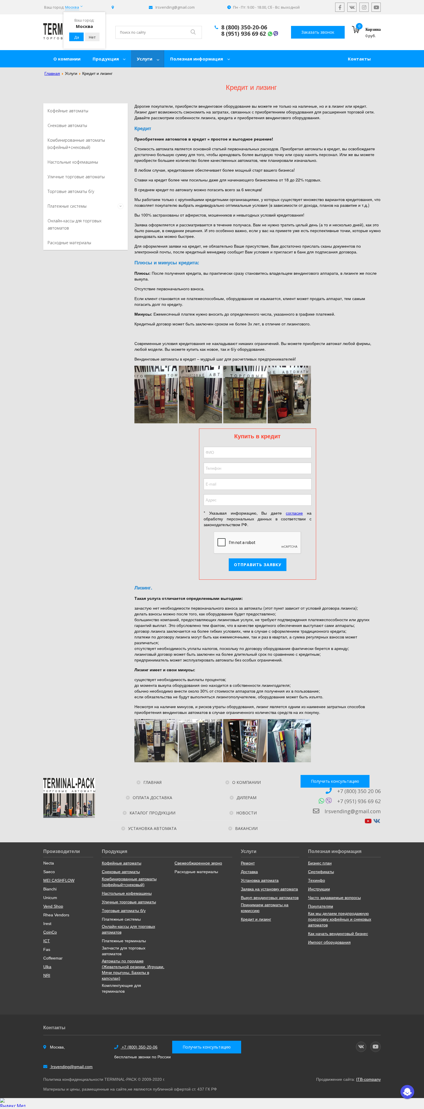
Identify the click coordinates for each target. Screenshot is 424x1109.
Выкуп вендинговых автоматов (270, 897)
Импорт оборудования (329, 942)
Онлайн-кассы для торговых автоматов (128, 929)
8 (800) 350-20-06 (244, 27)
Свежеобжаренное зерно (198, 863)
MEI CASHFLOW (58, 880)
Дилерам (246, 797)
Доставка (249, 871)
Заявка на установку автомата (269, 889)
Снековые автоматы (67, 125)
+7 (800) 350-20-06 (139, 1047)
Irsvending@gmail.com (352, 811)
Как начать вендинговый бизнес (338, 933)
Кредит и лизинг (256, 919)
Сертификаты (321, 871)
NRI (46, 975)
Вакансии (246, 828)
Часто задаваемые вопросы (334, 897)
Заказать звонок (317, 32)
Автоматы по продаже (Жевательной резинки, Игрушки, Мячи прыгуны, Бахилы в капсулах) (133, 970)
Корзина (373, 29)
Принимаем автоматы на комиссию (264, 908)
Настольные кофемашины (73, 162)
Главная (152, 782)
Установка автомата (152, 828)
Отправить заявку (257, 564)
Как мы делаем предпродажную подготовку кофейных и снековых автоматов (339, 919)
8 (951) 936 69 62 (243, 33)
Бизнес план (320, 863)
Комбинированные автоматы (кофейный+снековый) (129, 882)
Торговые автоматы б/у (71, 191)
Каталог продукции (152, 813)
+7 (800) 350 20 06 (358, 791)
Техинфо (316, 880)
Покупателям (320, 906)
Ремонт (248, 863)
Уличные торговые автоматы (76, 176)
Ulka (47, 966)
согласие (294, 513)
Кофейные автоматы (68, 110)
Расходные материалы (69, 242)
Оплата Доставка (152, 797)
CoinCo (50, 932)
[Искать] (193, 32)
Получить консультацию (335, 781)
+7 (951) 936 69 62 (359, 801)
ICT (46, 941)
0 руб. (370, 35)
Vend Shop (53, 906)
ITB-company (368, 1079)
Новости (246, 813)
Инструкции (319, 889)
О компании (246, 782)
